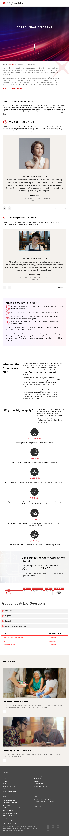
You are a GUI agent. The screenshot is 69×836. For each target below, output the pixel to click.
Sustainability (38, 776)
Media (4, 784)
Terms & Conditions (9, 645)
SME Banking (7, 818)
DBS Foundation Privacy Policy (26, 826)
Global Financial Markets (10, 823)
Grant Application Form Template (13, 638)
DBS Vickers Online (8, 816)
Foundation (37, 778)
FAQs (4, 641)
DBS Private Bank (8, 810)
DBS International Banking (11, 813)
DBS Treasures (7, 805)
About (4, 776)
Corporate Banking (8, 821)
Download (54, 638)
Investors (5, 781)
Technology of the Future (41, 786)
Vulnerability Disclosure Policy (29, 828)
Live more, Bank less (9, 786)
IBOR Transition (38, 784)
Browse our (13, 88)
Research (36, 781)
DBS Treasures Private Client (11, 808)
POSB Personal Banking (10, 803)
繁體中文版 (11, 64)
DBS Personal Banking (9, 800)
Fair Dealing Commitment (10, 828)
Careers (5, 778)
